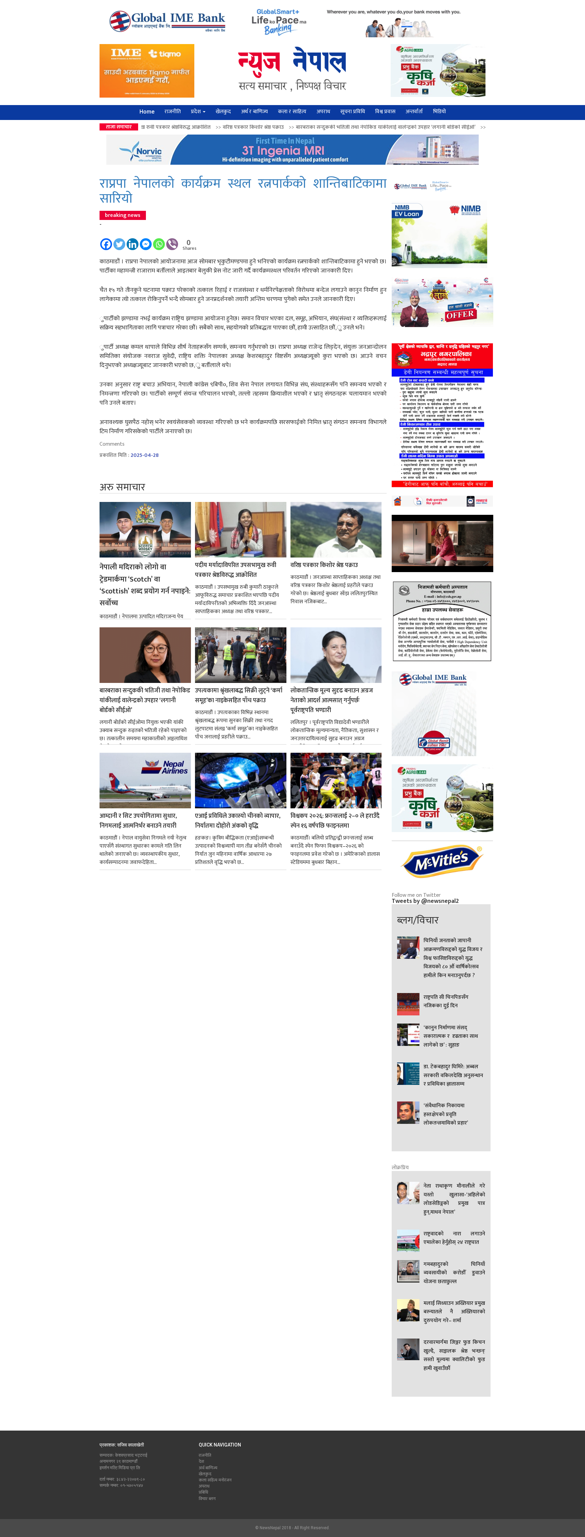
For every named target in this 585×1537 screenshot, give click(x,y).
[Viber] (172, 241)
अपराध (323, 111)
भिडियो (439, 111)
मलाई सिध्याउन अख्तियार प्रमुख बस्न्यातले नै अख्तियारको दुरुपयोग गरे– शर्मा (454, 1312)
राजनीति (173, 111)
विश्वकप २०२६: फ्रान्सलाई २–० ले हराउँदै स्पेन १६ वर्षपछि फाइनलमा (335, 821)
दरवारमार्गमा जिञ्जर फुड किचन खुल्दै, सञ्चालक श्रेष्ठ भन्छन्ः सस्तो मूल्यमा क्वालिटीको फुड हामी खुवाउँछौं (454, 1355)
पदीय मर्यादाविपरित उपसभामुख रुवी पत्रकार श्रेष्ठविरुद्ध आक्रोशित (235, 570)
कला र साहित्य (292, 111)
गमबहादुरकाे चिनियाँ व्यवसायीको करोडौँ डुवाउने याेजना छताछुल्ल (454, 1273)
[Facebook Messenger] (146, 241)
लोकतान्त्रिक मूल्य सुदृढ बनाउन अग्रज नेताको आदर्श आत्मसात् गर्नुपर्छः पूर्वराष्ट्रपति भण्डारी (331, 700)
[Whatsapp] (159, 241)
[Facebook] (106, 241)
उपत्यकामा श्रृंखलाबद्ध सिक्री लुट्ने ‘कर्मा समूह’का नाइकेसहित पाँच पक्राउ (469, 127)
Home (146, 111)
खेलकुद (223, 111)
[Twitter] (119, 241)
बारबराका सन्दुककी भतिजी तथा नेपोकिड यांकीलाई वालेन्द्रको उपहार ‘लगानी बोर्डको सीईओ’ (297, 127)
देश (201, 1461)
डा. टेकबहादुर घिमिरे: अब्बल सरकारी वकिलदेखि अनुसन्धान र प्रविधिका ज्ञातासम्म (453, 1076)
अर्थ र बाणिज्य (254, 111)
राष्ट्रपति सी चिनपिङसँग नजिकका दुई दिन (446, 1002)
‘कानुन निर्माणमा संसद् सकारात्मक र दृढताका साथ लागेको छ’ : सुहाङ (451, 1037)
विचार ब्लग (207, 1498)
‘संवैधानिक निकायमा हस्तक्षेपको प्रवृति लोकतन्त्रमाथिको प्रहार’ (446, 1114)
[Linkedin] (132, 241)
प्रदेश (196, 111)
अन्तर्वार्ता (414, 111)
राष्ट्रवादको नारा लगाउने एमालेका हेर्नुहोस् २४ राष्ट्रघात (454, 1238)
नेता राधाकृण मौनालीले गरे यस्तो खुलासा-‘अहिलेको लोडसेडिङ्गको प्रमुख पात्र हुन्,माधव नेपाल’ (454, 1199)
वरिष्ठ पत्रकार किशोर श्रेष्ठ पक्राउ (164, 127)
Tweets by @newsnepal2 (425, 901)
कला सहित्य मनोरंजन (215, 1480)
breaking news (122, 215)
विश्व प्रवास (385, 111)
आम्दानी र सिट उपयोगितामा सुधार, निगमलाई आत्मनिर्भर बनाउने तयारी (138, 821)
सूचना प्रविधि (352, 111)
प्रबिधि (203, 1492)
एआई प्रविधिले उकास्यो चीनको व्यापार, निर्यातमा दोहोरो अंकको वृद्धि (237, 821)
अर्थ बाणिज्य (208, 1468)
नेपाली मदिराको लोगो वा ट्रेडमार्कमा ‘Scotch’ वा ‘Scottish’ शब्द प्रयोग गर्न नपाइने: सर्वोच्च (145, 585)
